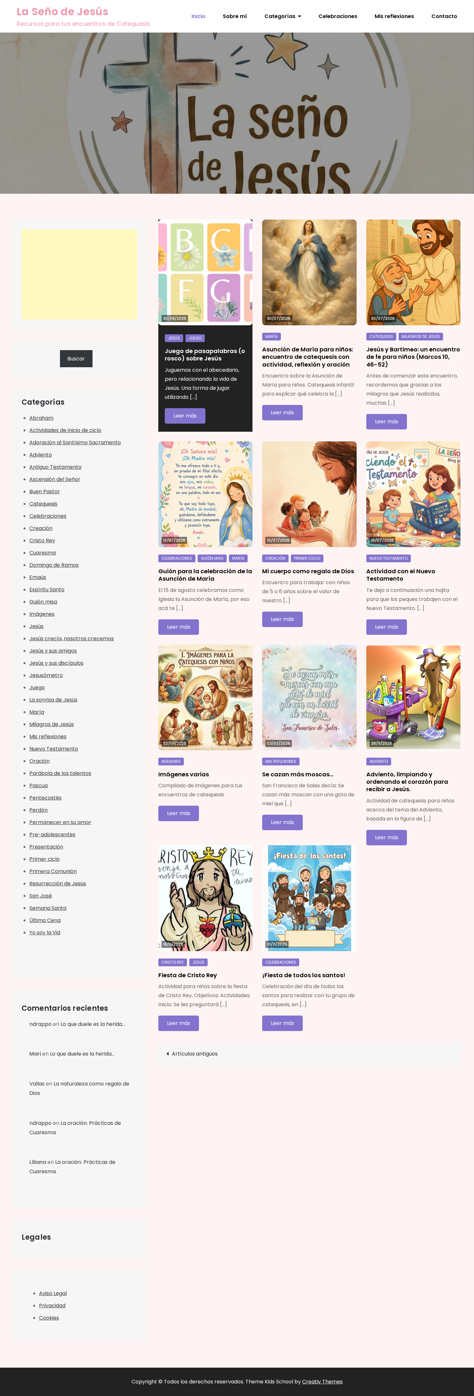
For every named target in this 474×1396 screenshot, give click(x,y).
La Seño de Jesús (62, 11)
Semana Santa (47, 908)
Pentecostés (45, 797)
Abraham (41, 418)
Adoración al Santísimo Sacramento (75, 442)
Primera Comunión (53, 871)
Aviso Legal (53, 1293)
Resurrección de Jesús (57, 883)
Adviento (379, 761)
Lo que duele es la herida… (93, 1024)
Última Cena (45, 920)
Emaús (37, 577)
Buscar (76, 358)
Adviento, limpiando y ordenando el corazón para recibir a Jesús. (407, 781)
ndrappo (40, 1024)
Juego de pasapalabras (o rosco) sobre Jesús (205, 354)
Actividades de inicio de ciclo (65, 430)
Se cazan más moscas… (297, 774)
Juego (195, 338)
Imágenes (171, 761)
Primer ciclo (307, 558)
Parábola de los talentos (60, 773)
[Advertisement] (79, 274)
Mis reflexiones (394, 16)
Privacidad (52, 1305)
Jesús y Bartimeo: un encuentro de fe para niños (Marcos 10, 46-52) (413, 357)
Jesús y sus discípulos (56, 663)
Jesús (174, 338)
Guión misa (212, 558)
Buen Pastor (44, 491)
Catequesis (381, 336)
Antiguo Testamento (55, 467)
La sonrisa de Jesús (53, 699)
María (271, 336)
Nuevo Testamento (389, 558)
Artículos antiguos (195, 1053)
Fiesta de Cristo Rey (187, 975)
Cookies (49, 1318)
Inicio (198, 16)
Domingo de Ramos (54, 565)
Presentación (46, 846)
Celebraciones (338, 16)
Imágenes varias (183, 774)
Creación (275, 558)
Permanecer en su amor (60, 822)
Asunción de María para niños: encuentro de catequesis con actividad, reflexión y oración (307, 357)
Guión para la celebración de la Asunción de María (205, 575)
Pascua (38, 785)
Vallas (36, 1083)
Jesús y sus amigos (53, 650)
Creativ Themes (322, 1381)
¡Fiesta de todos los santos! (303, 975)
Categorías (279, 16)
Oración (39, 761)
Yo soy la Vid (44, 932)
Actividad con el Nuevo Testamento (400, 575)
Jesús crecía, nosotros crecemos (71, 638)
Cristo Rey (173, 962)
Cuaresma (42, 552)
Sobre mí (235, 16)
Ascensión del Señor (54, 479)
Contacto (444, 16)
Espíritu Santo (46, 589)
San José (40, 896)
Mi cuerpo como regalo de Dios (308, 571)
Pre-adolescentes (52, 834)
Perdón (38, 810)
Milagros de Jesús (421, 336)
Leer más (185, 415)
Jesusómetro (46, 675)
